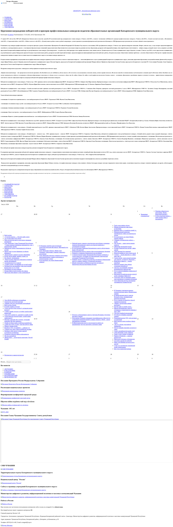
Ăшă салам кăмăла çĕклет (122, 225)
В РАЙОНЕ (8, 372)
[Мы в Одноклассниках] (86, 14)
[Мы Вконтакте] (83, 14)
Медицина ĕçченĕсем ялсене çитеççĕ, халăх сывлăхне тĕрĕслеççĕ (125, 275)
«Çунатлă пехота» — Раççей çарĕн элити (16, 237)
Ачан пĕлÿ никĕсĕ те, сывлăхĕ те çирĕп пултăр (18, 315)
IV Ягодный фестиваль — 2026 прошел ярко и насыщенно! (163, 217)
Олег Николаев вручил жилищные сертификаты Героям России (124, 281)
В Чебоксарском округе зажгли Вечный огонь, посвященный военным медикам (123, 297)
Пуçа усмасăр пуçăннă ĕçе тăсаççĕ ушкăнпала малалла (124, 301)
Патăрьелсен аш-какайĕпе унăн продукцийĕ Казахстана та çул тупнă (17, 266)
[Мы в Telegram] (89, 14)
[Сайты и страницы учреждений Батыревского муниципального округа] (23, 490)
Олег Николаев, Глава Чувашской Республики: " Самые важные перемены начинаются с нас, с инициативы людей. (19, 245)
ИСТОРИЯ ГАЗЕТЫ (10, 195)
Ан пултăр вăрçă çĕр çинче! (12, 238)
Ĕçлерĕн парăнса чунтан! (12, 306)
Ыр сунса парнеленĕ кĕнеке (122, 349)
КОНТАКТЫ (8, 24)
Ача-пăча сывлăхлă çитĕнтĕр (123, 341)
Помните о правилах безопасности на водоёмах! (87, 253)
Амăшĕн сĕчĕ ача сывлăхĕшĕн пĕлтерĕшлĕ (17, 303)
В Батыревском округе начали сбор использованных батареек (91, 251)
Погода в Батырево (12, 1)
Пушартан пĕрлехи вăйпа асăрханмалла (16, 334)
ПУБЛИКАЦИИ (9, 374)
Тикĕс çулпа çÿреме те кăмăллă (123, 334)
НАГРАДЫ (7, 197)
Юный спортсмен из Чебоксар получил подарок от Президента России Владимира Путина (88, 263)
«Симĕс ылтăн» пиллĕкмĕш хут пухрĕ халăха (18, 264)
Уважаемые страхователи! (145, 215)
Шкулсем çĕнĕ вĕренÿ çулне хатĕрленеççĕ (17, 272)
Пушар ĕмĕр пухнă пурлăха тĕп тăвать (16, 271)
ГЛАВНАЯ (7, 17)
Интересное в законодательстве (14, 355)
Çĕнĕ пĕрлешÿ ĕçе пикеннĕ (122, 251)
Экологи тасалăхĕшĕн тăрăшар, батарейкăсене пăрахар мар (123, 268)
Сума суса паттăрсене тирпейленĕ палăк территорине (124, 346)
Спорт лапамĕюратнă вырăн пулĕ (124, 331)
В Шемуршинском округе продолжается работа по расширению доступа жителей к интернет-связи (87, 323)
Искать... (3, 362)
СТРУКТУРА (8, 19)
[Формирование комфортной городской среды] (15, 398)
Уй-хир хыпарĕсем (10, 336)
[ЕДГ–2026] (4, 412)
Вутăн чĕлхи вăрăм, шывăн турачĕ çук (16, 256)
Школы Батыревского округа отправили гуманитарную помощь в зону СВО (125, 310)
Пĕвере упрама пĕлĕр (10, 326)
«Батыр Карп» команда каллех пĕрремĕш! (17, 254)
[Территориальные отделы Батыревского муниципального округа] (21, 476)
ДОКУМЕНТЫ (9, 27)
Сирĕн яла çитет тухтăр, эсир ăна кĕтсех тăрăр (18, 324)
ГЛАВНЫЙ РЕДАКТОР (11, 184)
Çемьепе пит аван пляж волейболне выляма (17, 329)
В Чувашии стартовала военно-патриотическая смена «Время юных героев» (125, 292)
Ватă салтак (8, 235)
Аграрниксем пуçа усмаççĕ (12, 263)
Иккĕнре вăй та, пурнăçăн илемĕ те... (125, 230)
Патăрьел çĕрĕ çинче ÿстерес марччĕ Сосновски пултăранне (15, 331)
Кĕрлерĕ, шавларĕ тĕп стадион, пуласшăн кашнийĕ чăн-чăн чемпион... (17, 320)
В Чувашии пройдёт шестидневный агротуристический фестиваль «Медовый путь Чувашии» (53, 247)
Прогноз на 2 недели (18, 3)
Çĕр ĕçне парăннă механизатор (123, 313)
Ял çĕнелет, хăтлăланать (11, 258)
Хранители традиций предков (13, 302)
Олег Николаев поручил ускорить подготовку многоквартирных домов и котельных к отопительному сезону (53, 257)
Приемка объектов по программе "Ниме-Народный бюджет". (162, 212)
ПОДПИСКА (8, 22)
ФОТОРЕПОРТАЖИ (10, 375)
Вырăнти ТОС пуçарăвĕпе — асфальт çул (17, 328)
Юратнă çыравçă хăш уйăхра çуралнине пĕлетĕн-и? (123, 265)
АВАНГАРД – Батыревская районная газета (86, 11)
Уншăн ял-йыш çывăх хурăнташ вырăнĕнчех (18, 323)
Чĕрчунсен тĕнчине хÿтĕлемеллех (124, 339)
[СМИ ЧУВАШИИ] (7, 469)
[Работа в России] (6, 504)
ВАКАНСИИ (8, 25)
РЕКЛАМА (7, 20)
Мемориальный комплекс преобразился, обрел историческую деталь (125, 233)
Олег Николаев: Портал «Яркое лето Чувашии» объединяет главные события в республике (52, 252)
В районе (11, 34)
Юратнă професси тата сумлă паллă (125, 253)
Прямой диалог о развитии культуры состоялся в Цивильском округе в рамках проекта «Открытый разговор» (91, 260)
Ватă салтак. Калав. (10, 305)
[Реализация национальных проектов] (13, 391)
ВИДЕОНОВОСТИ (10, 377)
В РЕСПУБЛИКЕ (9, 370)
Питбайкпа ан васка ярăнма (12, 269)
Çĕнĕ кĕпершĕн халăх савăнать (123, 332)
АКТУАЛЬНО (8, 369)
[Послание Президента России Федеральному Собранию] (19, 384)
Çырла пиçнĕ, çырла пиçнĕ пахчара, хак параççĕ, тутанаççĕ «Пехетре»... (125, 258)
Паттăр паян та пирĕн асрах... (123, 306)
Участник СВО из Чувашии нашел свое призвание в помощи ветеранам (125, 278)
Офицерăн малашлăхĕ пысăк (123, 246)
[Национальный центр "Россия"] (11, 483)
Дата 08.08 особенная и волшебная (15, 300)
